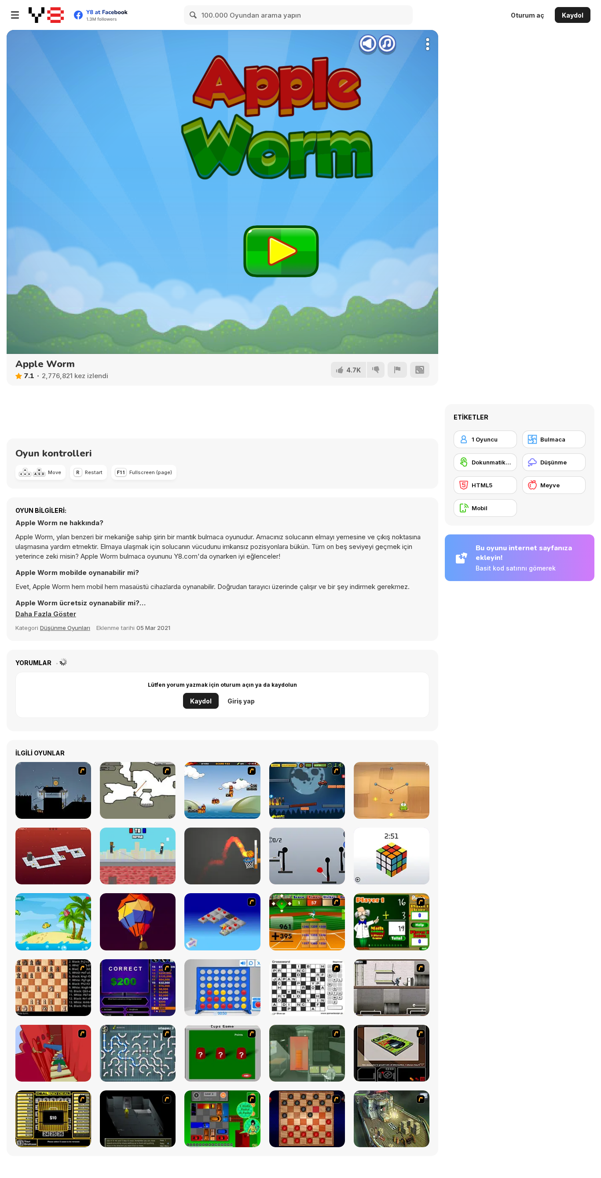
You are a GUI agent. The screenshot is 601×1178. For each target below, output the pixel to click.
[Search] (193, 15)
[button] (45, 614)
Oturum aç (527, 15)
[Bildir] (397, 370)
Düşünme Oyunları (65, 627)
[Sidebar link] (15, 15)
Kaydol (572, 15)
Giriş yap (241, 701)
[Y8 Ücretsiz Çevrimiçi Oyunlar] (46, 15)
